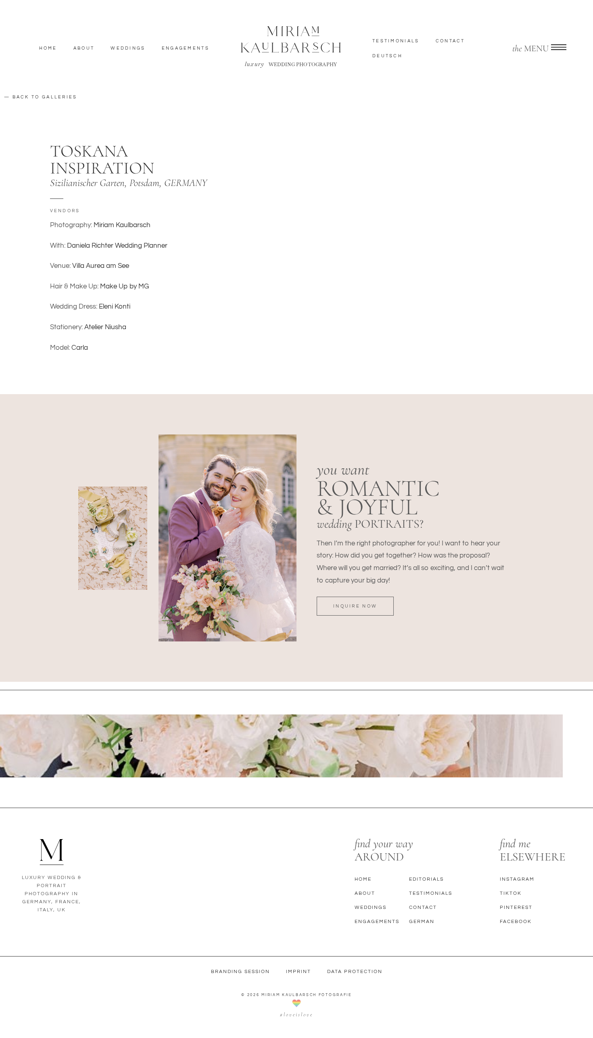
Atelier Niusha (105, 327)
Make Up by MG (124, 286)
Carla (79, 347)
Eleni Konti (114, 306)
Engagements (185, 48)
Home (48, 48)
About (84, 48)
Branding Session (240, 971)
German (421, 921)
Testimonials (396, 41)
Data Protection (354, 971)
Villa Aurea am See (100, 265)
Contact (450, 41)
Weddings (128, 48)
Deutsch (387, 56)
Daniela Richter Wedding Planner (117, 245)
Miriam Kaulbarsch (122, 225)
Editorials (426, 879)
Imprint (298, 971)
